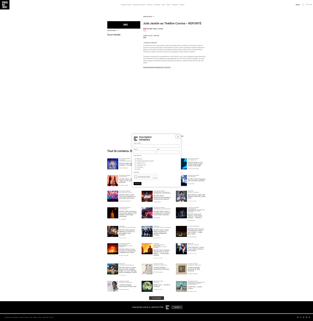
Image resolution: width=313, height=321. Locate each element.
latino (121, 264)
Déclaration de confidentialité (11, 317)
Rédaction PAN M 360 (151, 42)
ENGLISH (298, 4)
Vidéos (168, 4)
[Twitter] (303, 317)
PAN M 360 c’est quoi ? (48, 317)
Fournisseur (140, 167)
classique (122, 159)
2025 (165, 264)
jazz (134, 227)
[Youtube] (311, 5)
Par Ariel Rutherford (123, 168)
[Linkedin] (309, 317)
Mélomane (139, 159)
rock (154, 227)
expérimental (166, 192)
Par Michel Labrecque (158, 272)
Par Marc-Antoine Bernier (193, 168)
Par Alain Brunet (157, 202)
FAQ (31, 317)
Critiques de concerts (139, 4)
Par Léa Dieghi (191, 183)
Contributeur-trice (141, 165)
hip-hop (130, 192)
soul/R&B (130, 227)
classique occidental (125, 160)
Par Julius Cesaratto (123, 185)
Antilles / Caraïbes (193, 192)
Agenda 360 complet (111, 30)
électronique (192, 159)
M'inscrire (177, 307)
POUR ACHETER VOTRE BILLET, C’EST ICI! (156, 67)
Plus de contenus (156, 298)
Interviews (157, 4)
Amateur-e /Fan (141, 163)
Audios (163, 4)
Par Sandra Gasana (192, 201)
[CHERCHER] (303, 5)
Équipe (40, 317)
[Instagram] (308, 5)
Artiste (138, 169)
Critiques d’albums (126, 4)
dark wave (160, 227)
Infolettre (35, 317)
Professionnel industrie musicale (145, 161)
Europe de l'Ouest (158, 264)
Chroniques (174, 4)
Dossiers (181, 4)
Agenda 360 (150, 4)
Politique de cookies (24, 317)
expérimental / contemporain (162, 193)
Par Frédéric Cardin (157, 289)
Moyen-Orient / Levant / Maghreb (126, 246)
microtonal (156, 245)
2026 (157, 282)
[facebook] (306, 5)
